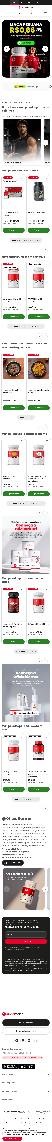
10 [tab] (35, 240)
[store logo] (26, 7)
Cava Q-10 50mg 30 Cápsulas (36, 300)
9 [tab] (32, 240)
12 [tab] (39, 240)
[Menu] (6, 13)
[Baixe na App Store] (27, 1068)
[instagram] (29, 1043)
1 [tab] (19, 70)
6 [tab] (32, 70)
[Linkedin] (35, 1043)
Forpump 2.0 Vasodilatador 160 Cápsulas (13, 625)
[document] (26, 1134)
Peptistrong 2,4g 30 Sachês (11, 214)
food (38, 2)
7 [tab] (28, 240)
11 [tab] (37, 240)
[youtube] (23, 1043)
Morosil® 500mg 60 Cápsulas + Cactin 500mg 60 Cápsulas (13, 478)
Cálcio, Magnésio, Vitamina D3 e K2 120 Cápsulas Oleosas (38, 774)
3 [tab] (25, 70)
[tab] (19, 13)
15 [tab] (42, 503)
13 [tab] (39, 326)
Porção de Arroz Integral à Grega (38, 391)
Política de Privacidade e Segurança (22, 948)
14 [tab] (41, 326)
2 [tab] (21, 70)
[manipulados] (26, 49)
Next (45, 49)
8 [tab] (30, 240)
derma (30, 2)
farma (14, 2)
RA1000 (21, 87)
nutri (22, 2)
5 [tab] (30, 70)
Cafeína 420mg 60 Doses (38, 624)
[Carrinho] (45, 13)
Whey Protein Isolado (36, 213)
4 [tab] (28, 70)
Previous (7, 49)
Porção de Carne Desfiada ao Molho (12, 391)
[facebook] (17, 1043)
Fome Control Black (36, 476)
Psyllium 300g (8, 299)
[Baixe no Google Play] (10, 1068)
